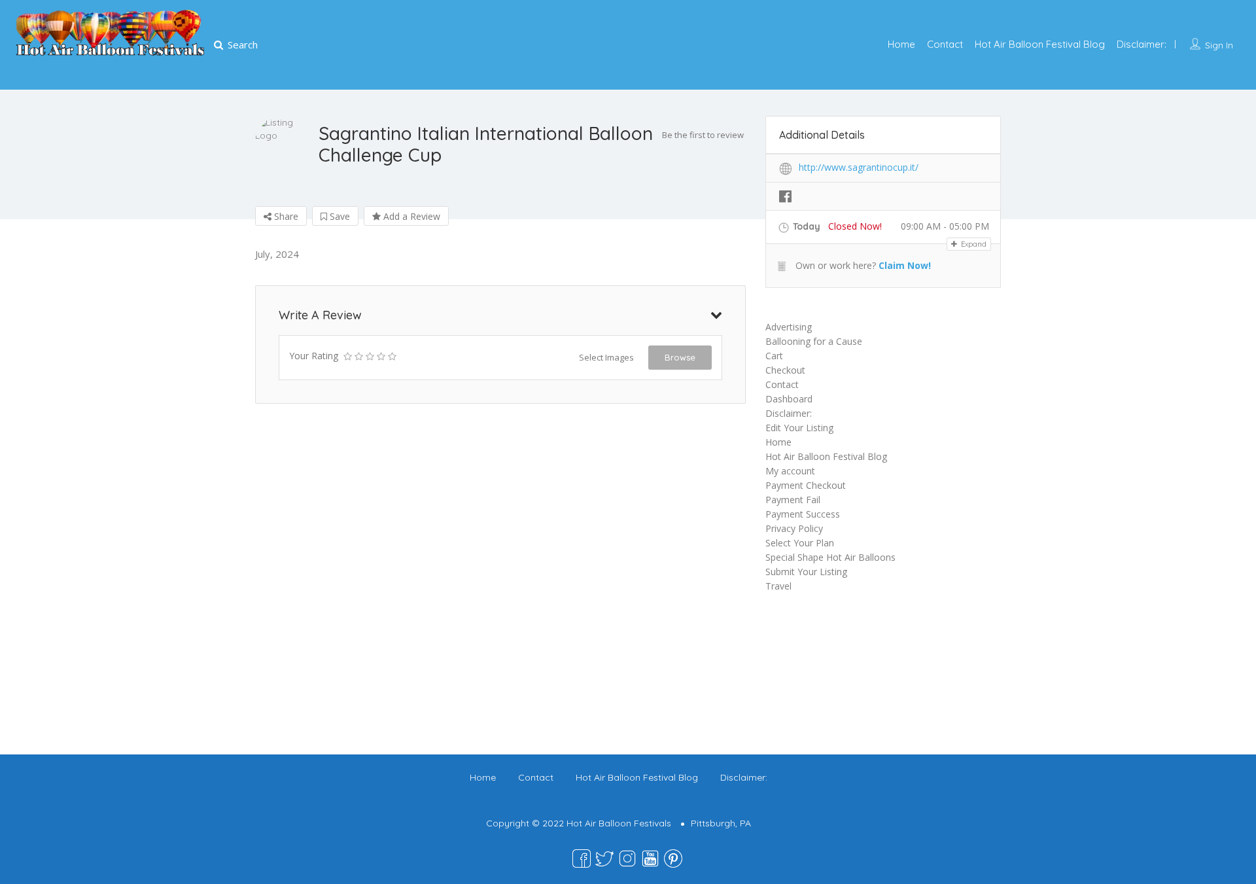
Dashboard (788, 399)
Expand (972, 244)
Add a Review (410, 216)
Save (338, 216)
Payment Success (802, 514)
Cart (774, 355)
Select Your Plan (799, 543)
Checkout (785, 370)
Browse (680, 357)
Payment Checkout (805, 485)
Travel (778, 586)
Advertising (788, 327)
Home (901, 44)
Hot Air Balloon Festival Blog (1040, 44)
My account (790, 471)
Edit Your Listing (799, 427)
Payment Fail (792, 499)
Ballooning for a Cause (813, 341)
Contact (945, 44)
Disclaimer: (1141, 44)
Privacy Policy (794, 528)
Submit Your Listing (806, 571)
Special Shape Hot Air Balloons (830, 557)
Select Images (606, 357)
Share (284, 216)
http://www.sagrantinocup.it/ (858, 167)
